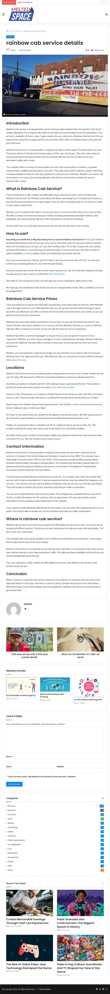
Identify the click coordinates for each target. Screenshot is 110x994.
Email (9, 766)
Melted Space (45, 989)
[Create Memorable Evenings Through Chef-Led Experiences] (29, 903)
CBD (10, 866)
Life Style (12, 814)
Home (10, 31)
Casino (11, 861)
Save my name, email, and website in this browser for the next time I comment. (42, 776)
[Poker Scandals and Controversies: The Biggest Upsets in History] (80, 903)
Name (9, 756)
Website (60, 766)
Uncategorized (14, 844)
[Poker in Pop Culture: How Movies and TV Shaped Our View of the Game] (80, 948)
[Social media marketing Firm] (89, 687)
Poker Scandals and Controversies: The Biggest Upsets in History (44, 2)
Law (9, 849)
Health (10, 832)
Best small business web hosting (52, 695)
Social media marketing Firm (88, 699)
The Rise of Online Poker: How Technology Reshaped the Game (29, 966)
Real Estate (13, 853)
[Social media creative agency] (21, 685)
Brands (11, 823)
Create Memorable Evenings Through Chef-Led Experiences (27, 921)
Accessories (13, 857)
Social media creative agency (21, 695)
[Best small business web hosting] (55, 684)
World (10, 870)
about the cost (19, 360)
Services (18, 31)
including (27, 253)
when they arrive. (56, 274)
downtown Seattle (65, 387)
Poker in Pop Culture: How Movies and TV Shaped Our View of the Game (79, 968)
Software (12, 836)
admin (28, 604)
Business (11, 810)
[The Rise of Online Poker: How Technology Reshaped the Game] (29, 948)
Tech (10, 819)
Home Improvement (16, 840)
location (75, 404)
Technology (13, 827)
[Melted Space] (21, 14)
